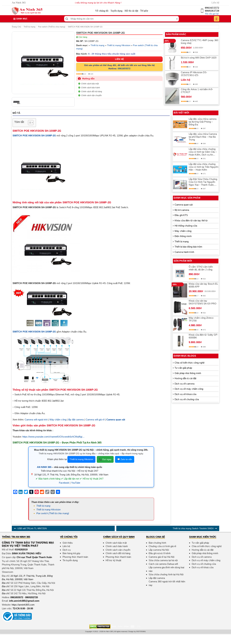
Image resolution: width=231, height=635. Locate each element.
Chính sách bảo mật (90, 84)
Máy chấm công (58, 419)
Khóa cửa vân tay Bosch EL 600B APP (203, 285)
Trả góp (144, 10)
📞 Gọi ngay (105, 459)
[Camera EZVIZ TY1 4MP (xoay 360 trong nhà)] (172, 47)
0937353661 (141, 631)
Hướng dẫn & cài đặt (185, 378)
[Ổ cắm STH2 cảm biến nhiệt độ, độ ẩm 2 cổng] (180, 273)
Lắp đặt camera (157, 578)
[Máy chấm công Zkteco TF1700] (180, 324)
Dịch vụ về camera (184, 383)
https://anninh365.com (23, 604)
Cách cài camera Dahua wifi (163, 564)
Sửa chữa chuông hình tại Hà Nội (166, 574)
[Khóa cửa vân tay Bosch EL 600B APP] (180, 290)
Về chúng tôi (101, 10)
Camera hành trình (184, 252)
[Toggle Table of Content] (29, 122)
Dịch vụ (67, 549)
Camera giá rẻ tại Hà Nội (161, 557)
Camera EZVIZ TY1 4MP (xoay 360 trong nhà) (199, 41)
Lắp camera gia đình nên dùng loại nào (166, 569)
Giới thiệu (68, 542)
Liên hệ (215, 2)
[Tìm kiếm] (67, 18)
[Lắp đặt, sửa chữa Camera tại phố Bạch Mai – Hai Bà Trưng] (180, 139)
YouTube (75, 482)
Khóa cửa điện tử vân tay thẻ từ (191, 220)
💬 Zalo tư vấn (124, 459)
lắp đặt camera (76, 419)
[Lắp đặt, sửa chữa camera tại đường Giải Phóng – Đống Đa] (180, 124)
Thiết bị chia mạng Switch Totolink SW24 (193, 528)
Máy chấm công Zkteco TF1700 (201, 319)
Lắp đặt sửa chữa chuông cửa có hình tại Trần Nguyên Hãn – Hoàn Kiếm (203, 167)
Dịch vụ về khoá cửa (185, 394)
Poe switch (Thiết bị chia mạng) (51, 27)
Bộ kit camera (182, 210)
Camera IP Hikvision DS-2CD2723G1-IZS (194, 73)
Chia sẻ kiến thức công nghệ (189, 362)
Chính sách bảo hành (90, 88)
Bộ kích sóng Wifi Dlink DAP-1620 (198, 57)
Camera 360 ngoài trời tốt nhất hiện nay (167, 583)
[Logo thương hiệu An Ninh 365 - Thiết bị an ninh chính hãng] (27, 11)
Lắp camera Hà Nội (159, 549)
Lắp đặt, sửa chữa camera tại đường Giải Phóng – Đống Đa (202, 122)
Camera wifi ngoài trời (36, 419)
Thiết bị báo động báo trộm (188, 246)
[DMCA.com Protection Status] (99, 626)
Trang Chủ (16, 27)
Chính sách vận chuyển (91, 95)
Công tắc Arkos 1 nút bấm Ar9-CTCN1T (197, 90)
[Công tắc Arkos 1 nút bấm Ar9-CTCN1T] (172, 96)
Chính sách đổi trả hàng (91, 91)
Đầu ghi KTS (181, 215)
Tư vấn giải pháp (183, 367)
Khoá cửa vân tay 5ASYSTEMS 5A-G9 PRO (202, 302)
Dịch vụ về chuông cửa (187, 399)
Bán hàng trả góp (71, 553)
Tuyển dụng (116, 10)
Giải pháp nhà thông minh (188, 373)
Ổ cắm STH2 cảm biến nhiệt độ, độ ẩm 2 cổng (201, 268)
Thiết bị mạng (29, 27)
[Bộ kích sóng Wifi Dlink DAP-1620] (172, 63)
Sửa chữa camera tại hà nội (163, 560)
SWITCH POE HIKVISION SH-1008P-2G (85, 27)
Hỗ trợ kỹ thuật (113, 560)
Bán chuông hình (157, 542)
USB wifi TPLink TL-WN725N (32, 528)
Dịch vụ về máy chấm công (189, 388)
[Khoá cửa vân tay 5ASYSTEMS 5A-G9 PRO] (180, 307)
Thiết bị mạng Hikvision (118, 45)
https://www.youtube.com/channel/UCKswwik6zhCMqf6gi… (53, 436)
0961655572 (212, 7)
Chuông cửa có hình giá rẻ (162, 546)
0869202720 (212, 10)
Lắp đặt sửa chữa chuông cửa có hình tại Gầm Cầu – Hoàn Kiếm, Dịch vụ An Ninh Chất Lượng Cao (203, 152)
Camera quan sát (184, 204)
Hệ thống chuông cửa (186, 225)
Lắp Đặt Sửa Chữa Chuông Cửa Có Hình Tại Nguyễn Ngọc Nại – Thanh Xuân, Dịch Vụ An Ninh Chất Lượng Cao (203, 182)
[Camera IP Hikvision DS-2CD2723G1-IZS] (172, 79)
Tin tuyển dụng (70, 560)
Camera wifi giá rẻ (95, 419)
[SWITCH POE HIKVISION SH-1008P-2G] (43, 63)
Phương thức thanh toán (75, 557)
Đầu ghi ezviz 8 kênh (159, 553)
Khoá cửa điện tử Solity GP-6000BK (203, 336)
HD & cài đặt (131, 10)
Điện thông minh (183, 236)
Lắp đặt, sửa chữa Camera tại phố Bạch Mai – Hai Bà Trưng (203, 137)
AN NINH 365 (44, 467)
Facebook (64, 482)
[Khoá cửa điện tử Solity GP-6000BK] (180, 341)
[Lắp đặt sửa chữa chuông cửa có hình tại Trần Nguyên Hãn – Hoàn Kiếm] (180, 169)
